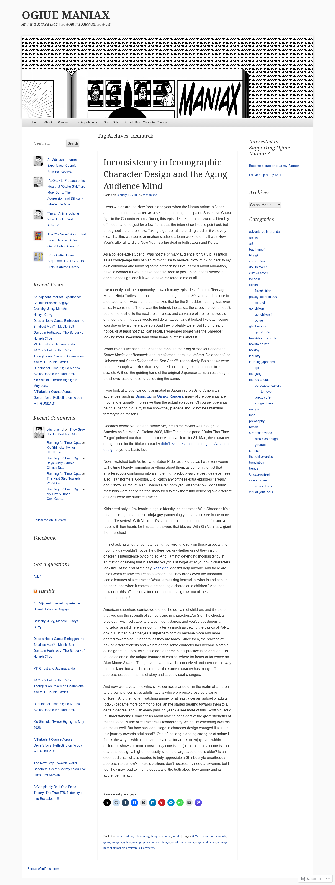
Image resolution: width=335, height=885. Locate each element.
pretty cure (263, 397)
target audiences (205, 842)
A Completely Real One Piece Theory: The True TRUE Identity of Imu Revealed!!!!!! (58, 792)
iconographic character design (151, 842)
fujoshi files (263, 290)
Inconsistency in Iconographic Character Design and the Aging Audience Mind (165, 174)
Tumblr (46, 591)
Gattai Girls (111, 122)
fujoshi (253, 284)
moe (252, 415)
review (253, 427)
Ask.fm (38, 576)
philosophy (142, 836)
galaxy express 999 (263, 296)
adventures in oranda (264, 231)
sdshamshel (150, 195)
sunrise (254, 450)
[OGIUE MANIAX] (167, 77)
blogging (255, 255)
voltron (132, 848)
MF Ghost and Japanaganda (54, 344)
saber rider (187, 842)
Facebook (45, 538)
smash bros (263, 486)
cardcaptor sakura (268, 385)
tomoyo (266, 391)
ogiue (259, 320)
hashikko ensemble (263, 338)
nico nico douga (266, 438)
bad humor (257, 249)
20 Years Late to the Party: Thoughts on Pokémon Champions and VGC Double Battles (59, 356)
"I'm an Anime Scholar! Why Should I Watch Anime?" (63, 219)
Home (34, 122)
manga (254, 409)
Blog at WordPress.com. (44, 868)
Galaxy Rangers (170, 396)
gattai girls (262, 332)
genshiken (256, 308)
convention (257, 261)
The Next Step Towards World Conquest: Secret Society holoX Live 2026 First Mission (60, 769)
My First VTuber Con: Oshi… (58, 496)
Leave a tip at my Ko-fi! (265, 174)
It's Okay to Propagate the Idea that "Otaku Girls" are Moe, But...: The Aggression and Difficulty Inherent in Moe (66, 192)
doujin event (258, 267)
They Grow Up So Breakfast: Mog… (66, 431)
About (48, 122)
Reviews (63, 122)
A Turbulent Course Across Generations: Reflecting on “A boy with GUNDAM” (58, 397)
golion (127, 842)
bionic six (207, 836)
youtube (261, 444)
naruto (175, 842)
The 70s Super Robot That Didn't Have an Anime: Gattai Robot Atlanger (66, 240)
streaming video (260, 432)
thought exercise (161, 836)
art (251, 243)
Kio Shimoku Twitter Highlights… (61, 449)
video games (258, 480)
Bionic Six (144, 396)
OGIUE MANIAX (66, 15)
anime (120, 836)
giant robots (257, 326)
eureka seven (259, 273)
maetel (260, 302)
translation (256, 462)
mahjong (255, 373)
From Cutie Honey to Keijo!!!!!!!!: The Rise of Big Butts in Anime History (66, 261)
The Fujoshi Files (86, 122)
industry (129, 836)
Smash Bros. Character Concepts (147, 122)
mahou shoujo (259, 379)
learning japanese (262, 361)
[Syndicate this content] (35, 591)
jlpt (257, 367)
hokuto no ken (259, 344)
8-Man (196, 836)
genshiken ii (263, 314)
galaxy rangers (112, 842)
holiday (254, 350)
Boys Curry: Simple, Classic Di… (61, 465)
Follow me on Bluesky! (50, 520)
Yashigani (161, 568)
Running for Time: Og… (64, 442)
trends (176, 836)
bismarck (220, 836)
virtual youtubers (261, 492)
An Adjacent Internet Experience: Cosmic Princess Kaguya (62, 165)
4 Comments (147, 848)
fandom (254, 278)
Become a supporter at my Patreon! (275, 165)
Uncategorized (259, 474)
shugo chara (264, 403)
